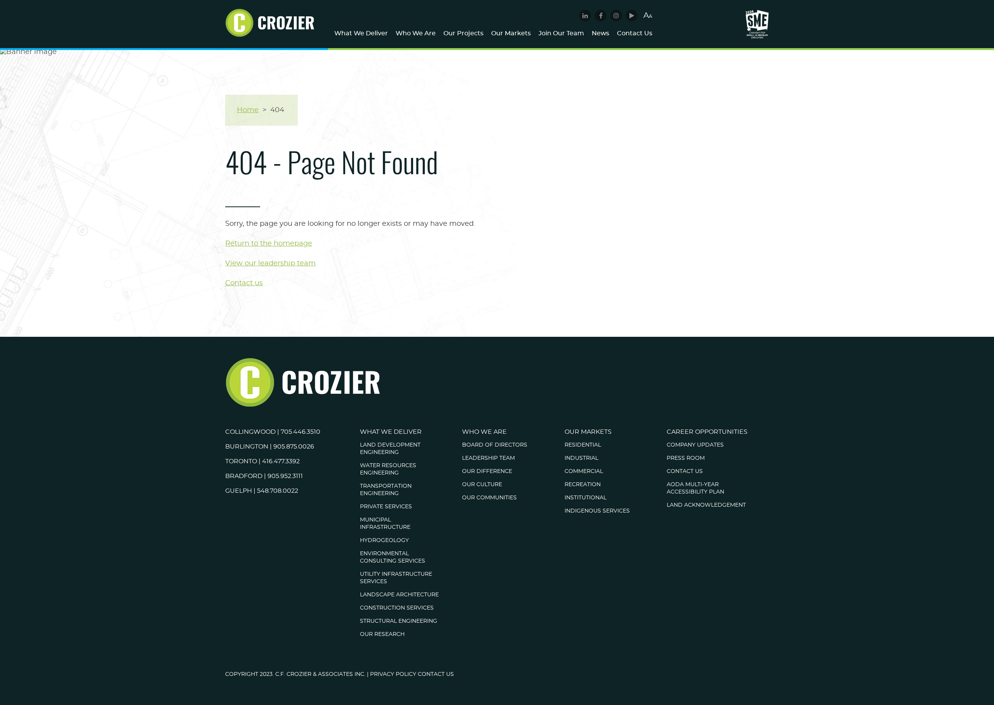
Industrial (581, 458)
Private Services (386, 506)
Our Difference (487, 471)
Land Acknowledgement (706, 505)
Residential (583, 445)
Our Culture (482, 484)
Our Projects (463, 33)
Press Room (686, 458)
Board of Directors (494, 445)
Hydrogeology (384, 540)
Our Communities (489, 498)
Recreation (583, 484)
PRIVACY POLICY (393, 674)
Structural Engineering (398, 621)
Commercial (584, 471)
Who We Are (416, 33)
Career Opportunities (707, 432)
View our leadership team (270, 263)
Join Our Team (561, 33)
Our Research (382, 634)
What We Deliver (361, 33)
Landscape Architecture (399, 595)
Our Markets (511, 33)
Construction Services (397, 608)
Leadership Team (488, 458)
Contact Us (634, 33)
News (600, 33)
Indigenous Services (597, 511)
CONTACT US (436, 674)
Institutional (585, 498)
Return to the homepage (268, 243)
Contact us (244, 283)
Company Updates (695, 445)
